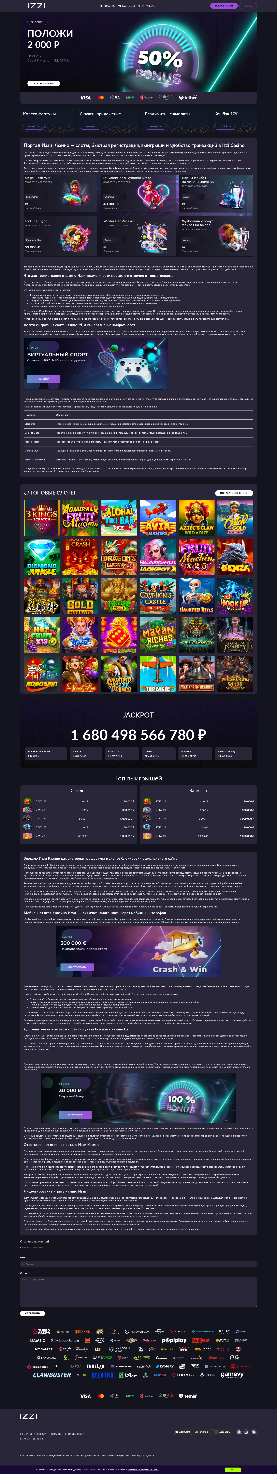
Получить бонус (43, 83)
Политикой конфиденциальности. (143, 1470)
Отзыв (24, 1273)
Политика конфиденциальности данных (52, 1434)
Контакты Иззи (31, 1438)
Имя (22, 1257)
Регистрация (224, 6)
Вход (248, 6)
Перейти (34, 126)
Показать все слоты (234, 493)
